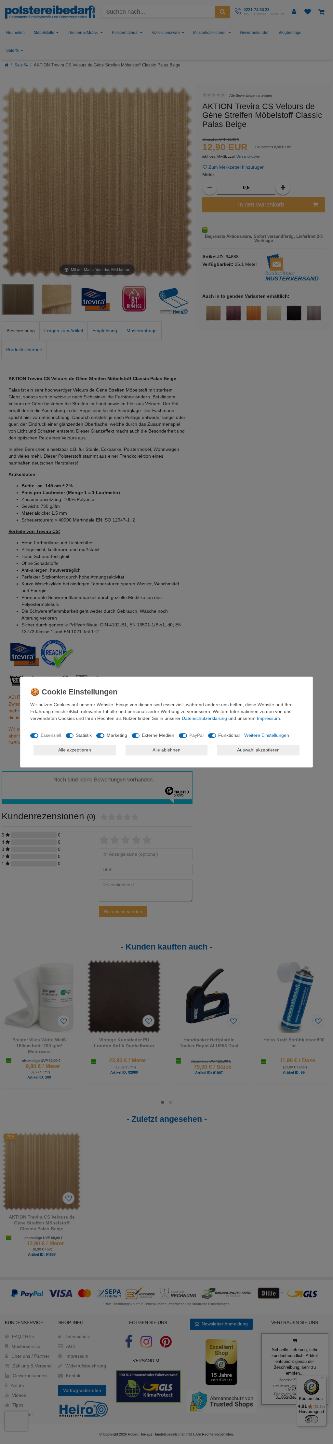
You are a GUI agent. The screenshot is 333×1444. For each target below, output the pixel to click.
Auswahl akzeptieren (258, 749)
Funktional (229, 735)
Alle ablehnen (166, 749)
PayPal (196, 735)
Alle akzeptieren (74, 749)
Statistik (84, 735)
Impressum (268, 718)
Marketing (117, 735)
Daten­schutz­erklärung (204, 718)
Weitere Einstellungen (266, 735)
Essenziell (51, 735)
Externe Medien (158, 735)
